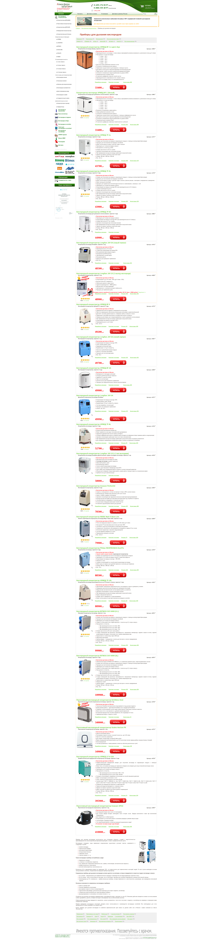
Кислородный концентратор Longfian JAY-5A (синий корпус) (101, 337)
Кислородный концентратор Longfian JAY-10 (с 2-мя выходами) (102, 453)
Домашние (79, 39)
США (96, 916)
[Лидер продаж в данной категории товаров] (83, 280)
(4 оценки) (86, 329)
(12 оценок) (86, 362)
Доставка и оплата (92, 13)
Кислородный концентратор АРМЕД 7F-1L (93, 135)
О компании (104, 13)
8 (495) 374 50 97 (101, 5)
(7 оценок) (86, 541)
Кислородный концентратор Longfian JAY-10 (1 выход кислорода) (103, 273)
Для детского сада (81, 921)
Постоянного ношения (128, 914)
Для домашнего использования (117, 919)
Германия (88, 916)
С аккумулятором (115, 914)
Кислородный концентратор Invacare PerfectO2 (95, 486)
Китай (102, 916)
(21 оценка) (86, 117)
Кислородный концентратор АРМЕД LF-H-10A (95, 757)
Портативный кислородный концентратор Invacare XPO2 (99, 806)
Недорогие (92, 921)
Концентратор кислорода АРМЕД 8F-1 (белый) (95, 93)
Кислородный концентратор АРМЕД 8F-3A (93, 368)
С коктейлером (118, 916)
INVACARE (102, 41)
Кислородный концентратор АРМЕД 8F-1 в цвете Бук (98, 47)
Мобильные (104, 914)
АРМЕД (78, 41)
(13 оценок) (86, 420)
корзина (148, 5)
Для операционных (92, 919)
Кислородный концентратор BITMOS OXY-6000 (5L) (97, 656)
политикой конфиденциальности (150, 937)
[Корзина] (142, 7)
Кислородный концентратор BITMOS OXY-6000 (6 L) (97, 611)
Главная (78, 28)
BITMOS (111, 41)
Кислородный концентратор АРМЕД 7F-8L (93, 424)
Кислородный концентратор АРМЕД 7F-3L (93, 171)
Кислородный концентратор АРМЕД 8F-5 (93, 304)
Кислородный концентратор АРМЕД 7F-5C (93, 212)
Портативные (89, 39)
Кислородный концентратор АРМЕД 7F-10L (94, 580)
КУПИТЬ (116, 87)
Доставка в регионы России (119, 13)
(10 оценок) (86, 680)
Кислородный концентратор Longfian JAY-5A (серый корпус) (101, 243)
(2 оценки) (86, 449)
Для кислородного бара (113, 39)
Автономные (80, 916)
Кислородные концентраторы (89, 28)
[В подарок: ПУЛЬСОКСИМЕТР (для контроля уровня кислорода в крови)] (85, 297)
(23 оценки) (86, 636)
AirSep (94, 41)
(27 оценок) (86, 511)
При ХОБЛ (129, 916)
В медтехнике (118, 921)
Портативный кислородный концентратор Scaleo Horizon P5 (101, 727)
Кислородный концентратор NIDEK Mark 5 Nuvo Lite (97, 517)
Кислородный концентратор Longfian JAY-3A (94, 395)
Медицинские (99, 39)
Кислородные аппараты (105, 921)
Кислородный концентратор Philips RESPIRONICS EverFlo (100, 548)
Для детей (103, 919)
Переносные (80, 914)
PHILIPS (119, 41)
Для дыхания (80, 919)
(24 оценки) (86, 160)
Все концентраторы (129, 41)
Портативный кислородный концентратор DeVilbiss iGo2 (99, 700)
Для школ (129, 919)
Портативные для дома (92, 914)
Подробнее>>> (142, 292)
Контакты (80, 13)
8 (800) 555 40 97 (101, 7)
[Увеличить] (92, 68)
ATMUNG (87, 41)
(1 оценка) (86, 781)
